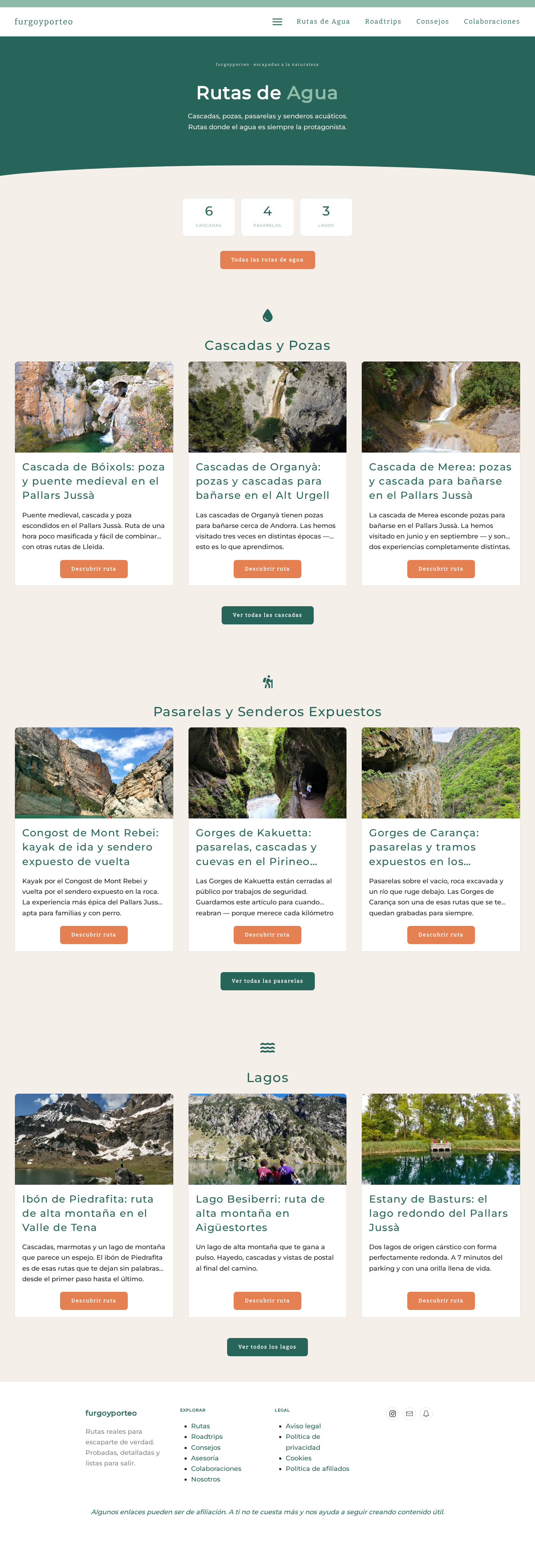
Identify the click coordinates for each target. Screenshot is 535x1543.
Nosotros (205, 1479)
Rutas (200, 1426)
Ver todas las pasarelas (268, 981)
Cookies (299, 1458)
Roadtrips (383, 21)
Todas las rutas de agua (267, 260)
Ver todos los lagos (267, 1347)
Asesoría (205, 1458)
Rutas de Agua (323, 21)
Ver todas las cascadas (267, 615)
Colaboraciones (492, 21)
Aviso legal (303, 1426)
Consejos (432, 21)
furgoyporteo (44, 22)
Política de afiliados (317, 1469)
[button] (277, 21)
